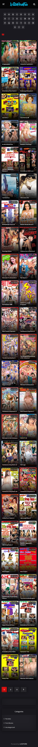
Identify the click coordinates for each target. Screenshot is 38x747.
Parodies (8, 719)
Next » (23, 689)
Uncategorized (10, 727)
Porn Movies (9, 723)
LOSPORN (23, 744)
